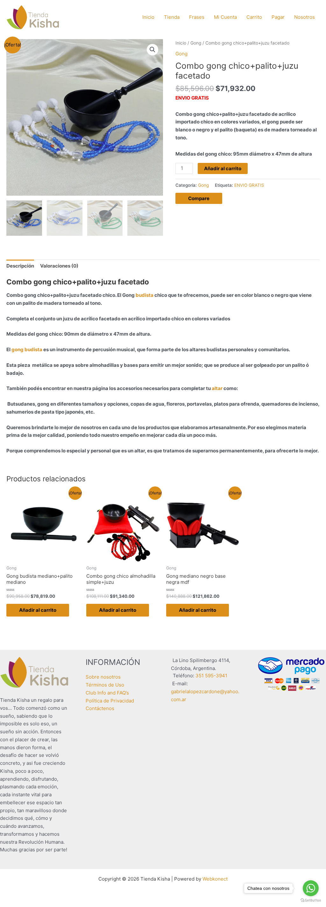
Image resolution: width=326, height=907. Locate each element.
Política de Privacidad (110, 701)
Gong (195, 42)
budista (144, 295)
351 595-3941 (211, 676)
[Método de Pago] (291, 673)
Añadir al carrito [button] (37, 610)
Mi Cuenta (225, 17)
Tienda (172, 17)
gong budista (26, 349)
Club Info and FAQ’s (107, 693)
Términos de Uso (105, 685)
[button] (152, 49)
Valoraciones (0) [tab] (59, 266)
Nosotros (304, 17)
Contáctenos (100, 708)
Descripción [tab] (20, 266)
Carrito (254, 17)
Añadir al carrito (222, 168)
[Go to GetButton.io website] (311, 900)
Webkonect (215, 879)
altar (217, 388)
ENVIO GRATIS (249, 185)
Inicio (148, 17)
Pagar (278, 17)
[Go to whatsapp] (311, 888)
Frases (196, 17)
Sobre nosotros (103, 677)
